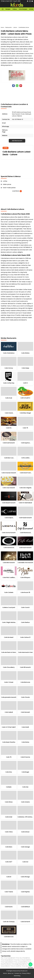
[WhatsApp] (17, 85)
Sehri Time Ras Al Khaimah (18, 960)
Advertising (17, 975)
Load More (16, 191)
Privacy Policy (26, 973)
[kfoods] (17, 5)
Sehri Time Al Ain (12, 966)
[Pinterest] (20, 85)
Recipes (8, 9)
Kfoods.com (24, 971)
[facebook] (27, 1)
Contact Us (17, 973)
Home (5, 973)
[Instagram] (30, 1)
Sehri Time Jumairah (17, 962)
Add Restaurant (17, 141)
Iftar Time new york (25, 966)
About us (10, 973)
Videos (14, 9)
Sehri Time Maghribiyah (15, 964)
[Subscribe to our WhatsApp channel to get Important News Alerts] (30, 964)
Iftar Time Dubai (6, 958)
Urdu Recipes (23, 9)
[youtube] (32, 1)
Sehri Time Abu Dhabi (19, 958)
